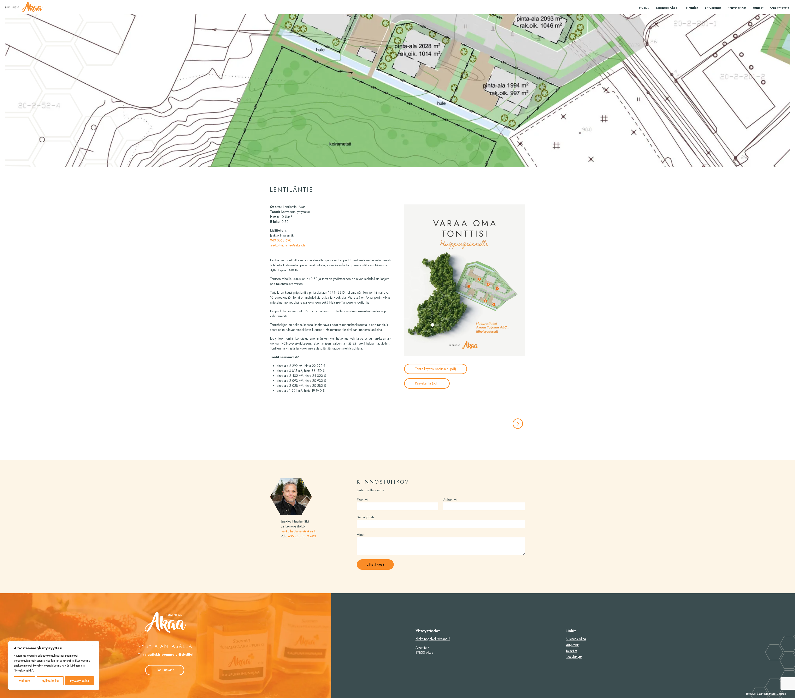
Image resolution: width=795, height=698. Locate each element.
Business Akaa (666, 7)
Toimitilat (691, 7)
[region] (53, 665)
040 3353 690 (280, 240)
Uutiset (758, 7)
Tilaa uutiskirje (164, 670)
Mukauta (24, 681)
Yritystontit (713, 7)
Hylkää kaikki (50, 681)
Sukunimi (450, 499)
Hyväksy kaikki (79, 681)
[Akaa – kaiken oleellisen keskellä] (23, 7)
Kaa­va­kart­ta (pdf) (427, 383)
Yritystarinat (737, 7)
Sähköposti (365, 517)
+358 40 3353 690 (302, 536)
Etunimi (362, 499)
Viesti (361, 534)
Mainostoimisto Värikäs (771, 694)
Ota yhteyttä (779, 7)
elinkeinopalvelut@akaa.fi (433, 639)
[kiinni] (95, 644)
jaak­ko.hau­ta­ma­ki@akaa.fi (287, 245)
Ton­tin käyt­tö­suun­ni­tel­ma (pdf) (435, 368)
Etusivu (643, 7)
